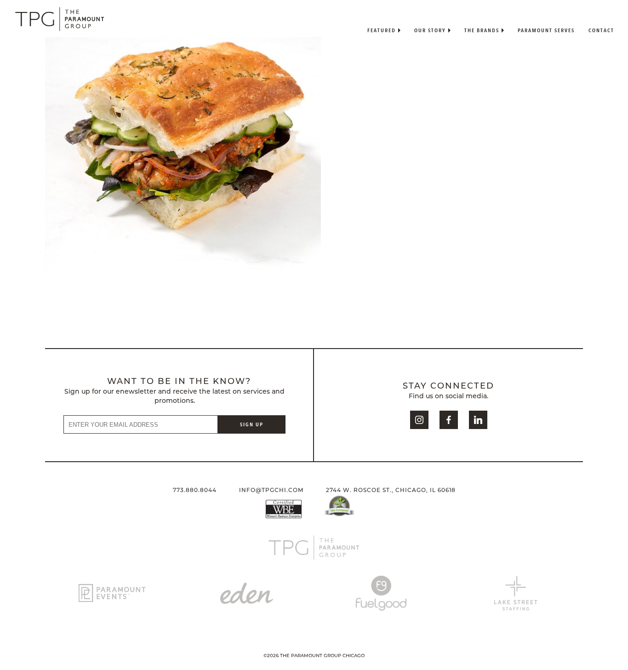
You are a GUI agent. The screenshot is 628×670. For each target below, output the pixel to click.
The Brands (481, 30)
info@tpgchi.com (271, 490)
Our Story (430, 30)
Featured (381, 30)
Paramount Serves (546, 30)
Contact (601, 30)
